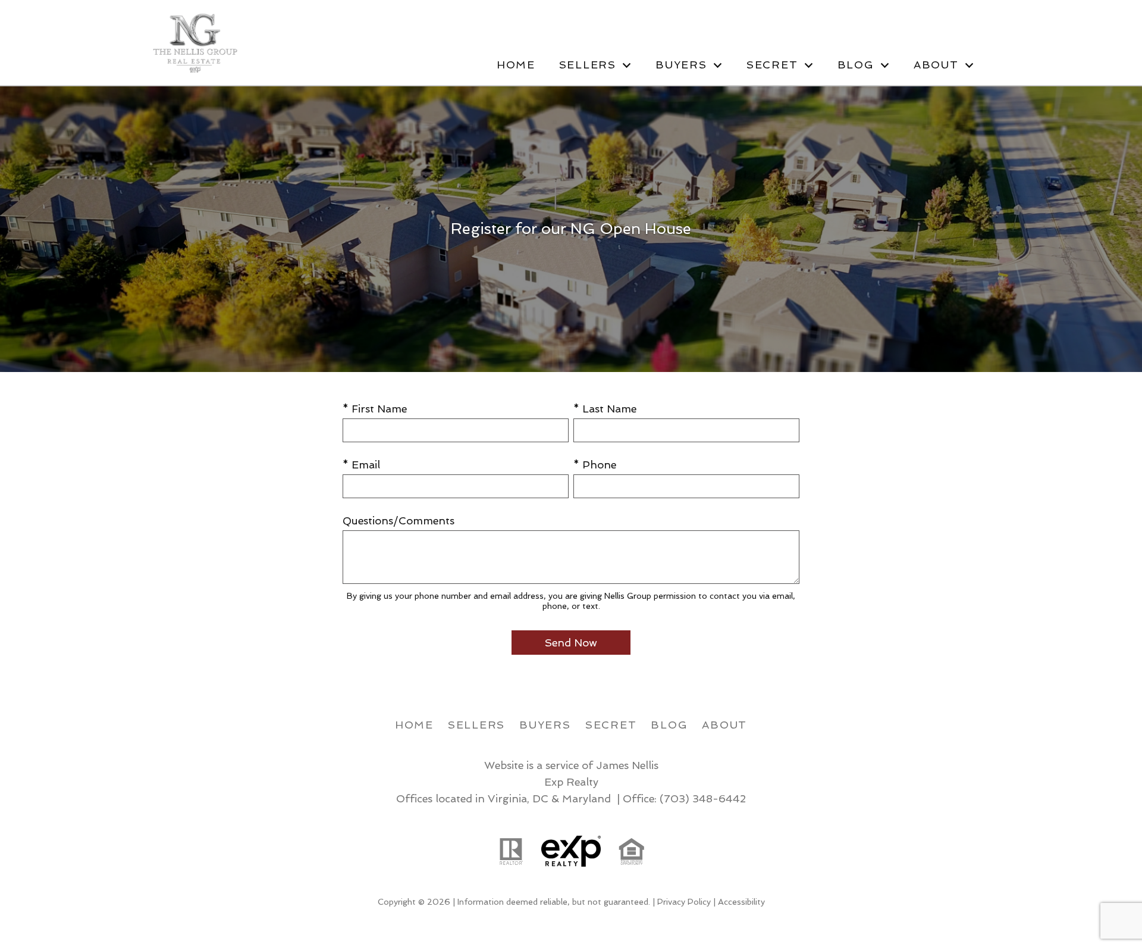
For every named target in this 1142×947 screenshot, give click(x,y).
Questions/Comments (398, 520)
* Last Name (604, 408)
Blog (669, 724)
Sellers (476, 724)
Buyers (545, 724)
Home (516, 65)
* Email (361, 464)
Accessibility (741, 902)
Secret (611, 724)
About (724, 724)
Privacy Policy (684, 902)
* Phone (594, 464)
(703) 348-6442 (703, 798)
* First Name (375, 408)
